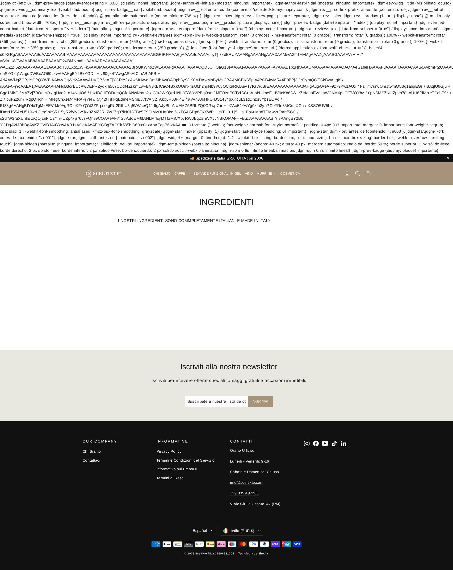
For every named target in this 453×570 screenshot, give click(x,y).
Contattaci (91, 460)
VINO (249, 173)
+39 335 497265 (244, 493)
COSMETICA (290, 173)
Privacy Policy (169, 451)
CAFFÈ (180, 173)
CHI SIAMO (162, 173)
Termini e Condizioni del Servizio (185, 460)
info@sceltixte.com (246, 482)
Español (200, 531)
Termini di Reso (170, 478)
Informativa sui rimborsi (176, 469)
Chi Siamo (92, 451)
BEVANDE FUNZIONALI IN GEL (217, 173)
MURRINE (265, 173)
